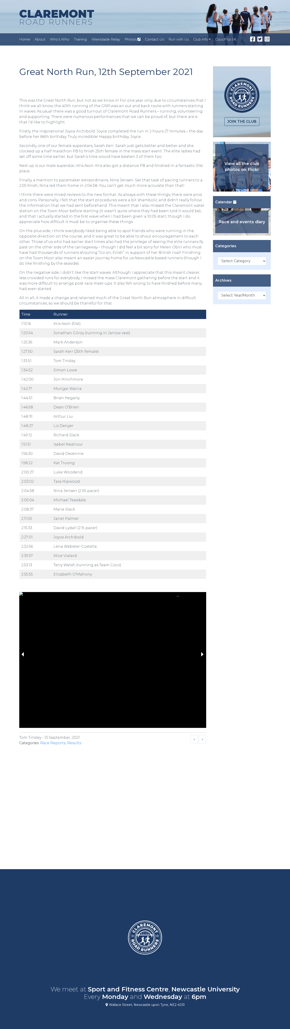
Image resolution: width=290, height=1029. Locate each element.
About (40, 39)
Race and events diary (242, 221)
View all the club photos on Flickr (242, 166)
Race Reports (52, 743)
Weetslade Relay (106, 39)
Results (74, 743)
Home (24, 39)
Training (80, 39)
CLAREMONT (56, 16)
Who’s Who (59, 39)
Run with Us (179, 39)
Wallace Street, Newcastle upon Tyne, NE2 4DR (146, 1005)
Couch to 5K (225, 39)
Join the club (241, 121)
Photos (131, 39)
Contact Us (154, 39)
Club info (200, 39)
